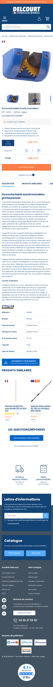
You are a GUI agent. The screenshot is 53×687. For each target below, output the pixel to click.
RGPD (4, 593)
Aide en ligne (33, 577)
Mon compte (33, 573)
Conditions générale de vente (12, 581)
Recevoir (36, 553)
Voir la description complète (12, 115)
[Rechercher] (48, 27)
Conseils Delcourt (8, 577)
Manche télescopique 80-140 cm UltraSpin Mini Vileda (41, 408)
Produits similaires (32, 183)
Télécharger (14, 553)
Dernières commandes (36, 581)
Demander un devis (35, 585)
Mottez (24, 112)
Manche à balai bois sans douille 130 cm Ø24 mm (15, 408)
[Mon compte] (39, 19)
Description (8, 183)
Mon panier (32, 589)
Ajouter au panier (26, 167)
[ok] (46, 516)
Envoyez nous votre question (26, 438)
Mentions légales (8, 585)
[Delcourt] (26, 10)
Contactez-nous (24, 613)
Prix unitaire (8, 142)
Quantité (8, 150)
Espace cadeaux (34, 593)
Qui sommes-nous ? (9, 573)
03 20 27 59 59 (27, 620)
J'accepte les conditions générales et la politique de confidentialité (27, 522)
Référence (5, 312)
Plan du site (6, 589)
